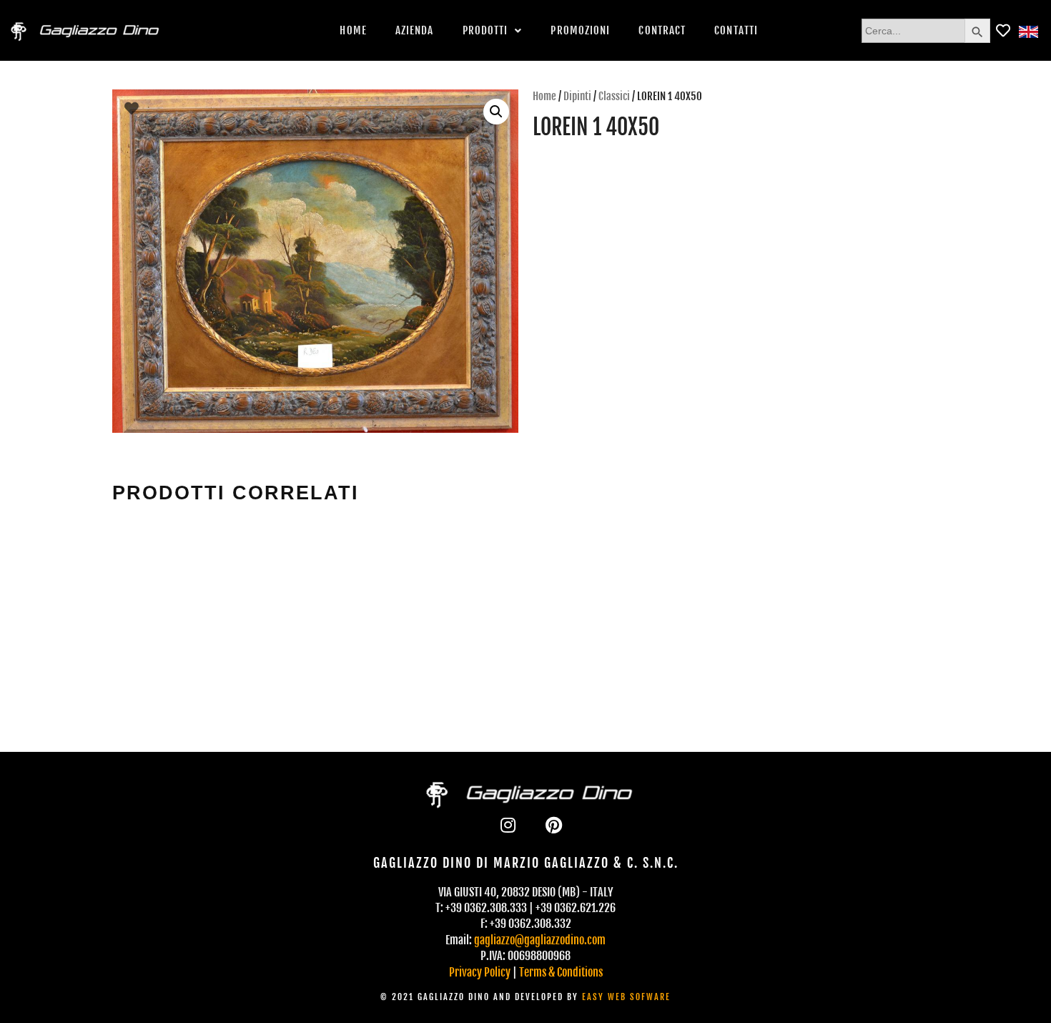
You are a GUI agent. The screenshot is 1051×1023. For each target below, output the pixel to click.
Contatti (736, 30)
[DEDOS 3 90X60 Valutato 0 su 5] (632, 592)
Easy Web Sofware (626, 997)
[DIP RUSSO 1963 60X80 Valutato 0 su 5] (418, 592)
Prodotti (485, 30)
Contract (662, 30)
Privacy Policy (479, 972)
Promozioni (580, 30)
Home (353, 30)
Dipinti (577, 96)
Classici (614, 96)
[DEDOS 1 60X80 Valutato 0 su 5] (204, 592)
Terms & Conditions (561, 972)
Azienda (414, 30)
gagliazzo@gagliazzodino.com (540, 940)
